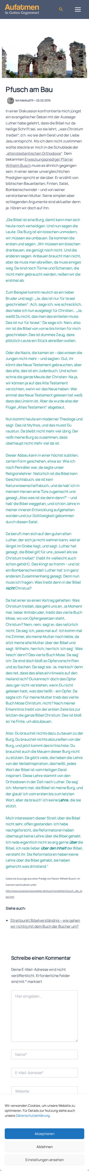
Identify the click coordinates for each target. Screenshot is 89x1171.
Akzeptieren (45, 1133)
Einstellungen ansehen (44, 1159)
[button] (61, 9)
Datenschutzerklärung (33, 1115)
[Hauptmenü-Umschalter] (78, 9)
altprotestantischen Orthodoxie (34, 153)
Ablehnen (45, 1146)
